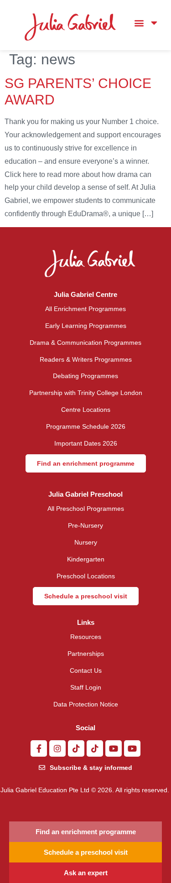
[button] (138, 23)
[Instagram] (57, 748)
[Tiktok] (76, 748)
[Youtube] (113, 748)
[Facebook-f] (39, 748)
